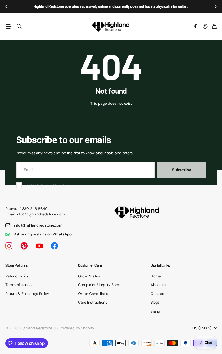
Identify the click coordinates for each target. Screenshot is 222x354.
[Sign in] (205, 26)
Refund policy (17, 276)
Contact (157, 293)
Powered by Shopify (77, 328)
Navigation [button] (8, 26)
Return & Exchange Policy (27, 293)
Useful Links (160, 265)
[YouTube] (39, 246)
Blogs (155, 302)
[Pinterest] (24, 246)
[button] (6, 6)
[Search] (19, 26)
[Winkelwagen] (214, 26)
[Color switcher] (196, 26)
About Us (158, 284)
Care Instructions (92, 302)
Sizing (155, 311)
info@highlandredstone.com (38, 225)
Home (156, 276)
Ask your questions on (43, 234)
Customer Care (90, 265)
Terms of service (19, 284)
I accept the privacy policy (47, 185)
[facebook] (54, 246)
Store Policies (16, 265)
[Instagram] (8, 246)
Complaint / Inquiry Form (99, 284)
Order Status (89, 276)
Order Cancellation (94, 293)
